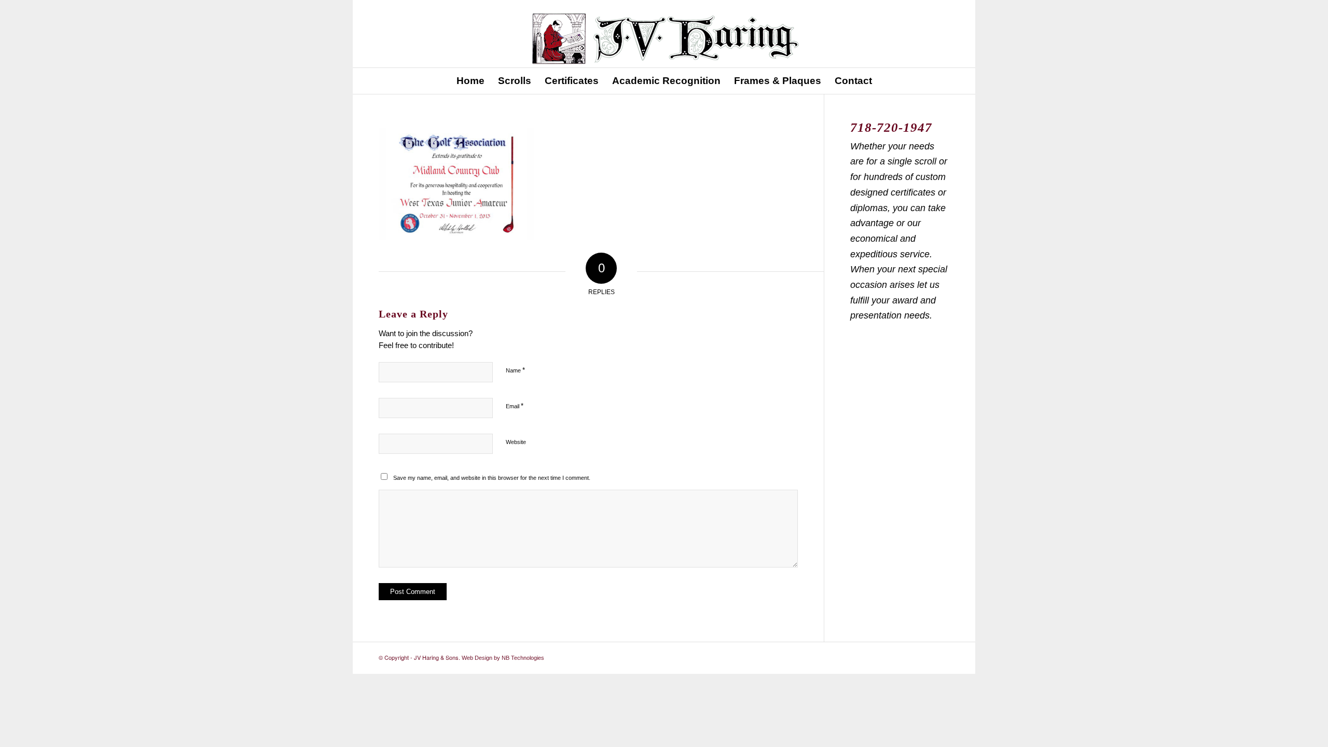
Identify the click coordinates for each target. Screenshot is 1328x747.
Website (516, 442)
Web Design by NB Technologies (503, 658)
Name (515, 370)
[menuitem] (470, 81)
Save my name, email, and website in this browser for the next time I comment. (491, 478)
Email (514, 406)
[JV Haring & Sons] (664, 33)
